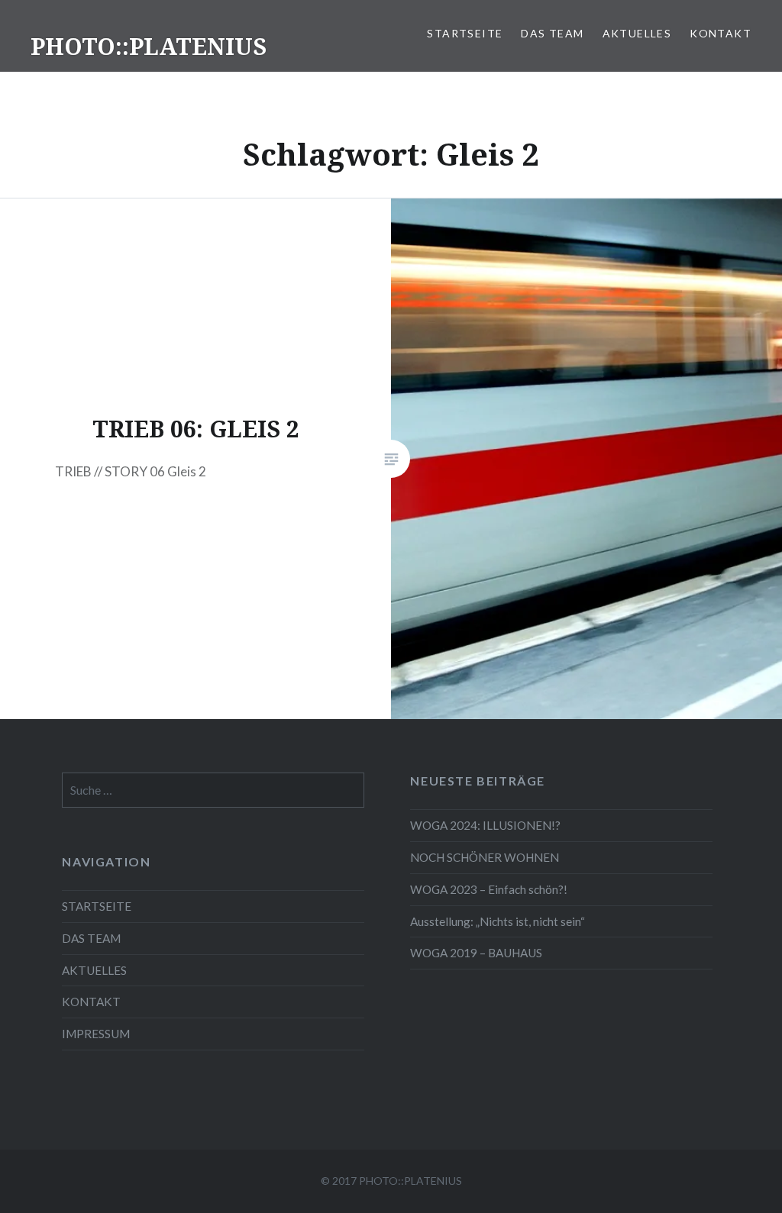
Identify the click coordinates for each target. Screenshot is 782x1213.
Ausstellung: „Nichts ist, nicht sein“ (497, 921)
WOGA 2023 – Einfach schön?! (488, 889)
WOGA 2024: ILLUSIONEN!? (485, 825)
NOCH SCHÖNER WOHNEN (484, 857)
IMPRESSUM (96, 1033)
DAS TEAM (552, 33)
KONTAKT (720, 33)
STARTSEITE (464, 33)
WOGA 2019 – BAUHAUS (476, 953)
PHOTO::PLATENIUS (149, 46)
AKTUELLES (637, 33)
